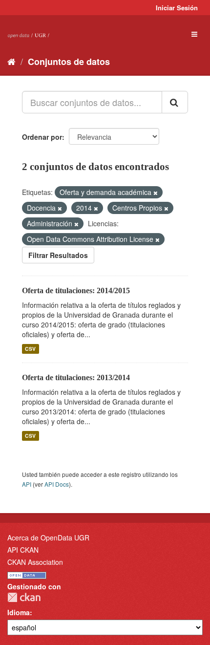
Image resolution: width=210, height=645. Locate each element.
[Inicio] (11, 61)
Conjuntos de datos (69, 61)
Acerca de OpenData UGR (48, 537)
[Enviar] (175, 102)
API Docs (56, 484)
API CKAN (23, 550)
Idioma (18, 612)
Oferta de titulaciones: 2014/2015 (76, 290)
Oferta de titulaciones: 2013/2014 (76, 377)
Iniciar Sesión (177, 7)
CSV (30, 348)
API (26, 484)
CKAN (24, 597)
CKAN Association (35, 562)
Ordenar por (42, 137)
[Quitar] (155, 192)
